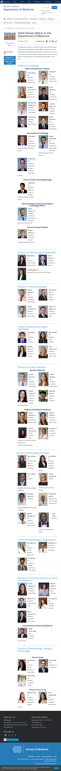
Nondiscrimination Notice (51, 759)
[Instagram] (50, 41)
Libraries (22, 1)
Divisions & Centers (21, 19)
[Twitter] (47, 41)
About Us (10, 19)
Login (55, 756)
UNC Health (31, 756)
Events (15, 1)
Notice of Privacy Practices (23, 759)
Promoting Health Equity (22, 23)
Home (4, 19)
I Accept (56, 768)
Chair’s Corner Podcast (12, 739)
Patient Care (8, 23)
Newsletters (10, 57)
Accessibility (7, 1)
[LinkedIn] (53, 41)
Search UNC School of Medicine (47, 13)
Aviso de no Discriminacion (51, 761)
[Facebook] (56, 42)
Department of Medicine (19, 9)
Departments (37, 1)
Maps (29, 1)
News (34, 23)
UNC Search (57, 1)
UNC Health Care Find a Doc (19, 722)
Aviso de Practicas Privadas (37, 759)
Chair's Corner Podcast (10, 62)
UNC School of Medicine (11, 6)
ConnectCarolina (47, 1)
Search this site (46, 10)
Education (42, 19)
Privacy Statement (47, 756)
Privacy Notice (34, 768)
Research (51, 19)
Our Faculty (33, 19)
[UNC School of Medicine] (30, 749)
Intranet (38, 756)
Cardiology (9, 28)
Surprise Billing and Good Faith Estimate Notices (46, 763)
